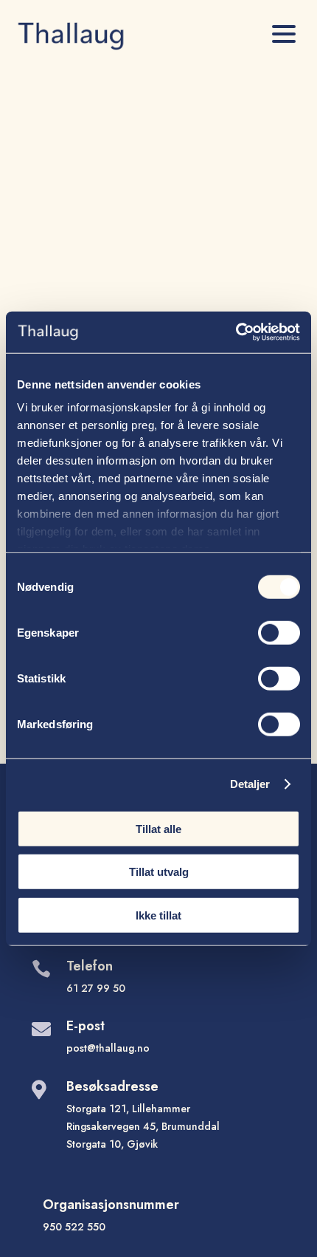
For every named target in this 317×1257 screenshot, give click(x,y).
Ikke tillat (158, 914)
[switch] (279, 632)
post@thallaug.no (108, 1048)
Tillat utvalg (159, 872)
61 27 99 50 (95, 988)
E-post (85, 1025)
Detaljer (250, 784)
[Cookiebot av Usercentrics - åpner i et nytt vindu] (235, 332)
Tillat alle (158, 828)
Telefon (89, 966)
